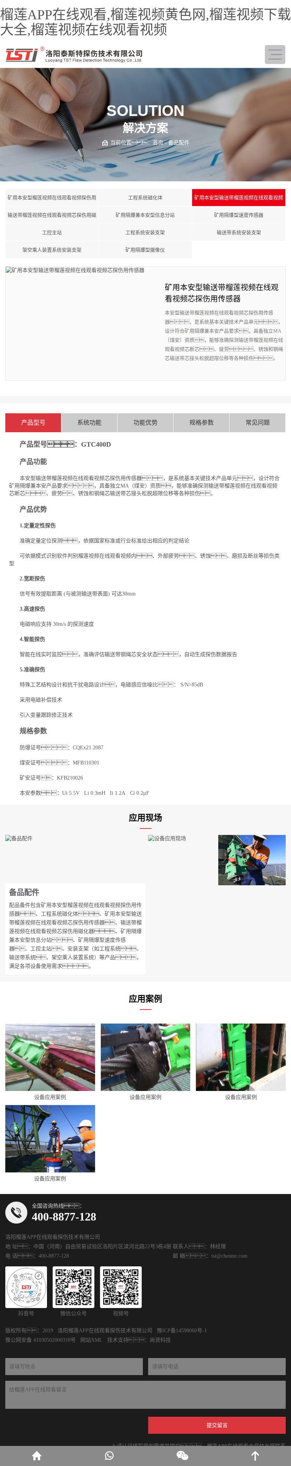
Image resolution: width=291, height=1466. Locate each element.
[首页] (36, 1456)
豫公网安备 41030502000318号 (40, 1340)
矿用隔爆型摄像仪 (145, 250)
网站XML (91, 1340)
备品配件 (178, 142)
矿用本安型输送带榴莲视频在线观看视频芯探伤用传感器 (238, 200)
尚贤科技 (160, 1340)
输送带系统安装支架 (239, 232)
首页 (158, 142)
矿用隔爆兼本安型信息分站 (145, 215)
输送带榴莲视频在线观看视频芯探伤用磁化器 (52, 218)
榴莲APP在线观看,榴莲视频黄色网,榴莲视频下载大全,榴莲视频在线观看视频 (145, 22)
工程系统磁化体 (145, 197)
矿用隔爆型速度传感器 (238, 215)
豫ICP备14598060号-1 (182, 1330)
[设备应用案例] (50, 1057)
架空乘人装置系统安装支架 (51, 250)
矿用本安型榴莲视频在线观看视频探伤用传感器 (52, 200)
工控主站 (52, 232)
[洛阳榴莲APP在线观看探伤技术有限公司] (74, 55)
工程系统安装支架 (145, 232)
